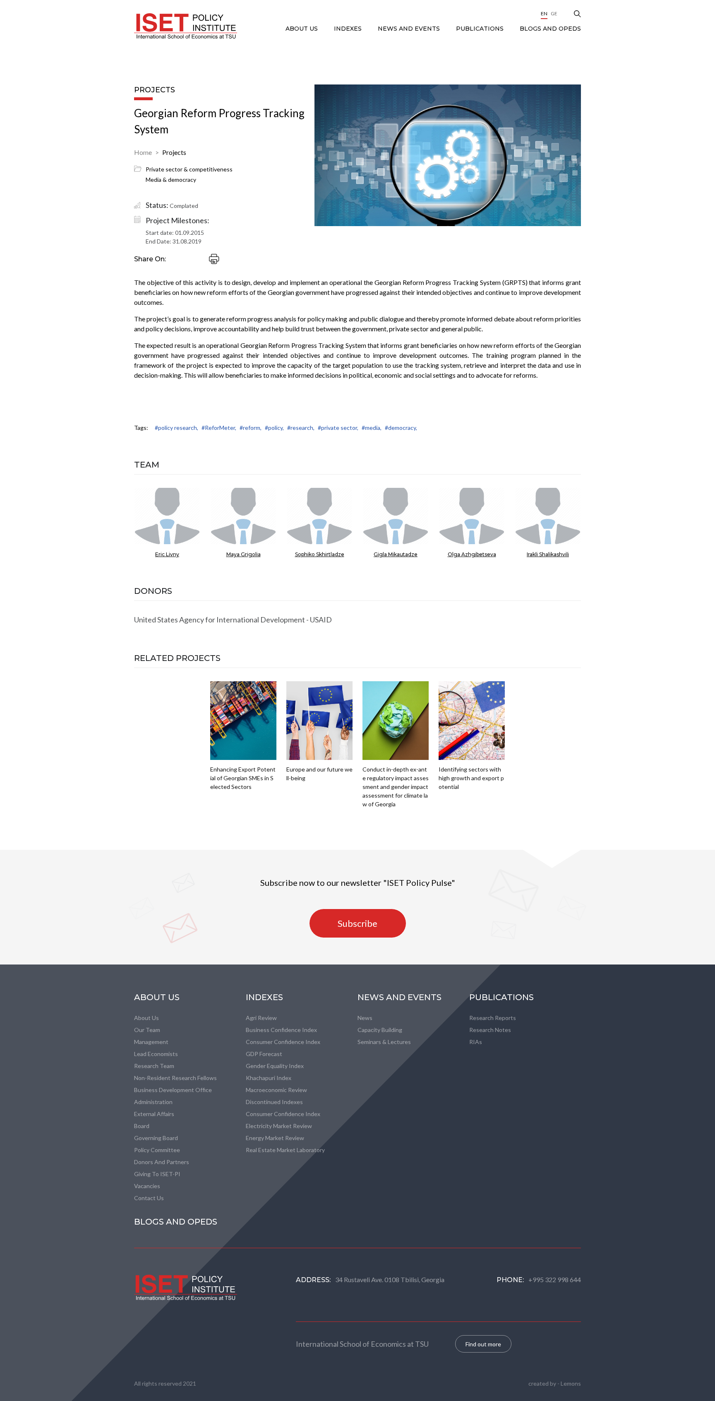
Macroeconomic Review (276, 1089)
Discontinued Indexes (274, 1101)
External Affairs (154, 1113)
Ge (554, 13)
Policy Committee (157, 1149)
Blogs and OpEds (550, 28)
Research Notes (490, 1029)
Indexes (348, 28)
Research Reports (492, 1017)
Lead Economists (156, 1053)
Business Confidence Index (281, 1029)
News (365, 1017)
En (544, 13)
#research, (300, 427)
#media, (371, 427)
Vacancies (147, 1185)
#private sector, (338, 427)
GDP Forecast (264, 1053)
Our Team (147, 1029)
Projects (174, 152)
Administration (153, 1101)
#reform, (251, 427)
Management (151, 1041)
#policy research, (176, 427)
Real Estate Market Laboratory (285, 1149)
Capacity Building (380, 1029)
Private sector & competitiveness (189, 169)
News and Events (409, 28)
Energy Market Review (275, 1137)
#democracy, (401, 427)
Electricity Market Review (279, 1125)
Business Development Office (173, 1089)
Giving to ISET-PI (157, 1173)
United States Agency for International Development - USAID (233, 619)
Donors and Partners (161, 1161)
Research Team (154, 1065)
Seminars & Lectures (384, 1041)
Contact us (149, 1197)
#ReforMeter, (219, 427)
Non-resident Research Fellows (175, 1077)
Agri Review (261, 1017)
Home (143, 152)
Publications (480, 28)
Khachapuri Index (268, 1077)
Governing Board (156, 1137)
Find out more (483, 1344)
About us (146, 1017)
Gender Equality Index (275, 1065)
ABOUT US (302, 28)
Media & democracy (171, 179)
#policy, (274, 427)
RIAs (475, 1041)
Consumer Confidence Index (283, 1041)
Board (141, 1125)
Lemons (571, 1383)
